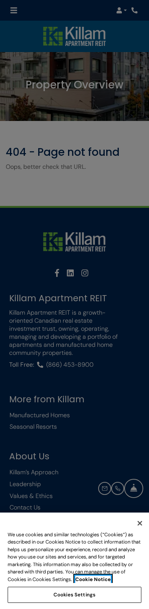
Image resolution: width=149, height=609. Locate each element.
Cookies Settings (74, 594)
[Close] (139, 523)
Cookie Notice (93, 579)
